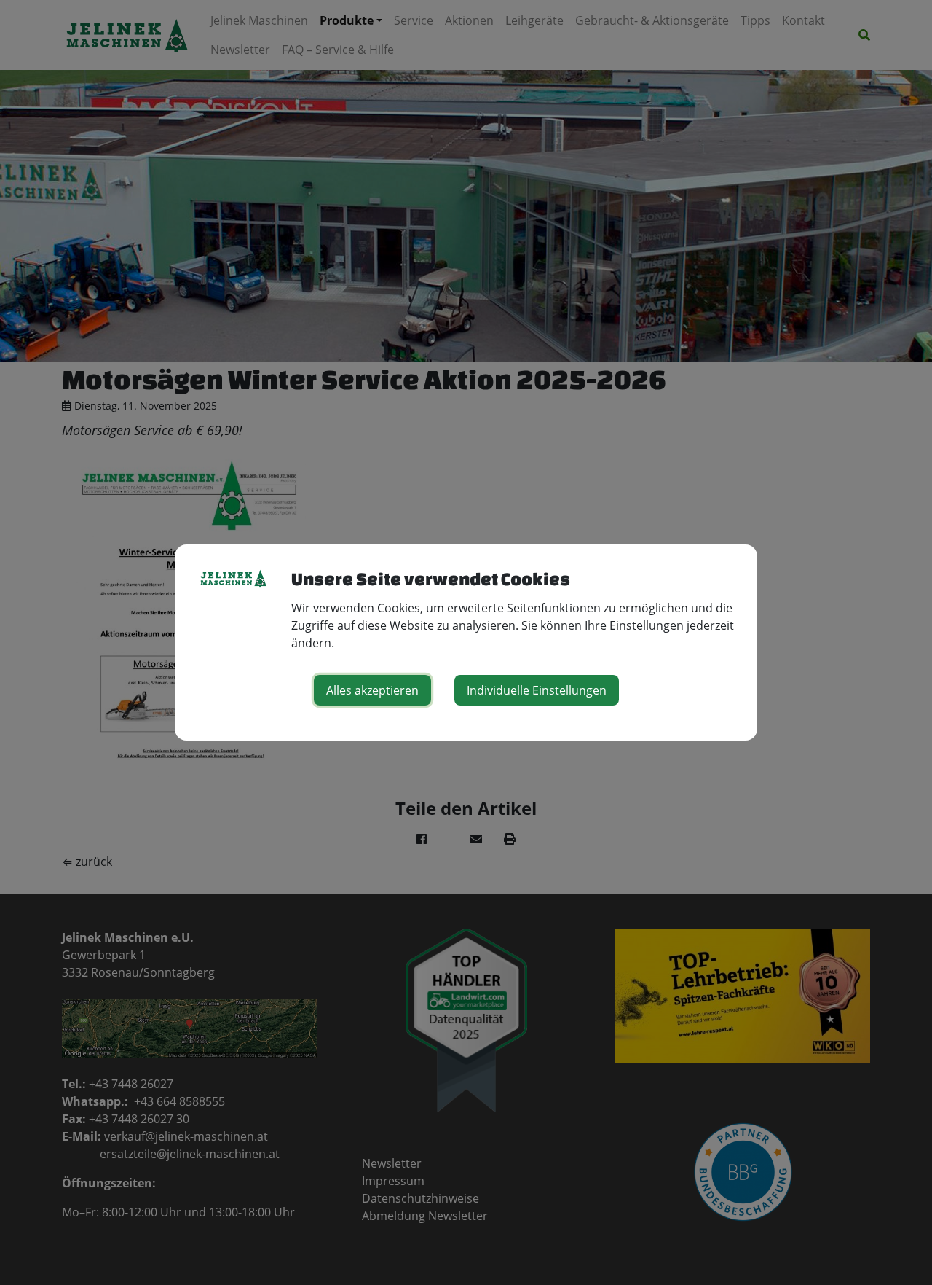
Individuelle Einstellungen (537, 690)
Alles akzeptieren (372, 690)
